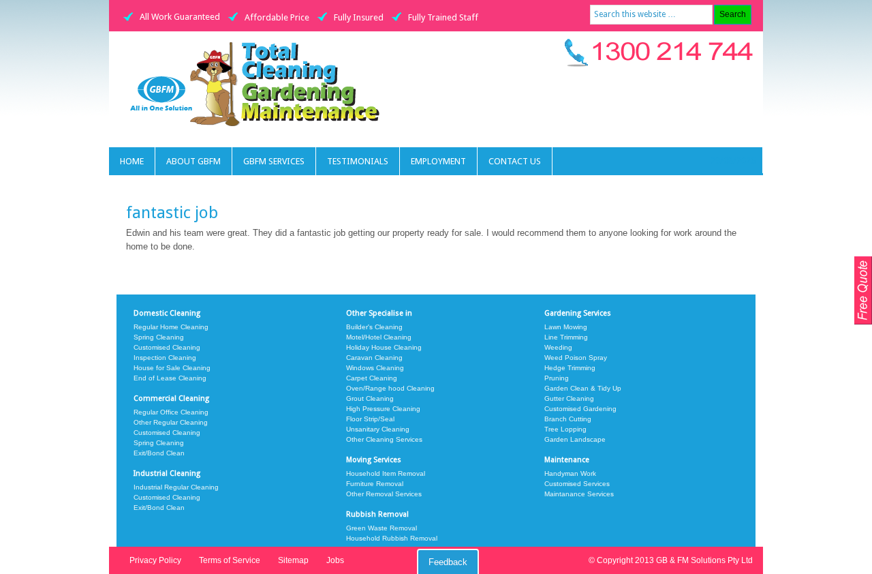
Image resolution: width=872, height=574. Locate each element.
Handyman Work (570, 473)
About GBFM (193, 161)
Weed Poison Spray (575, 357)
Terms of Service (229, 560)
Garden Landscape (575, 439)
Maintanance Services (579, 494)
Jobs (335, 560)
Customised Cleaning (167, 347)
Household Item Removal (385, 473)
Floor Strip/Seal (370, 419)
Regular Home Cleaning (171, 327)
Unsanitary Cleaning (377, 429)
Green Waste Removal (381, 528)
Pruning (556, 378)
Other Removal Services (384, 494)
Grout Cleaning (370, 398)
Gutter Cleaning (569, 398)
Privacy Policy (155, 560)
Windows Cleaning (375, 368)
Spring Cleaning (159, 337)
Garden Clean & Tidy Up (582, 388)
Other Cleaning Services (384, 439)
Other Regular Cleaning (171, 422)
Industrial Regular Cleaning (176, 487)
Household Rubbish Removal (391, 538)
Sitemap (293, 560)
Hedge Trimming (569, 368)
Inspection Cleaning (165, 357)
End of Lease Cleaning (170, 378)
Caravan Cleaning (374, 357)
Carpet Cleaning (371, 378)
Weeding (558, 347)
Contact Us (514, 161)
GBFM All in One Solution (271, 82)
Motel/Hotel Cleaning (378, 337)
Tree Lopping (565, 429)
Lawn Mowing (565, 327)
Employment (438, 161)
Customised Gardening (580, 408)
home (132, 161)
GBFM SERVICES (274, 161)
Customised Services (577, 483)
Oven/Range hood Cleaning (390, 388)
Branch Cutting (567, 419)
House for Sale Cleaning (172, 368)
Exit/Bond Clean (159, 453)
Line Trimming (566, 337)
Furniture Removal (374, 483)
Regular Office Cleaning (171, 412)
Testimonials (357, 161)
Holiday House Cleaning (384, 347)
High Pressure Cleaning (383, 408)
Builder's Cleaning (374, 327)
